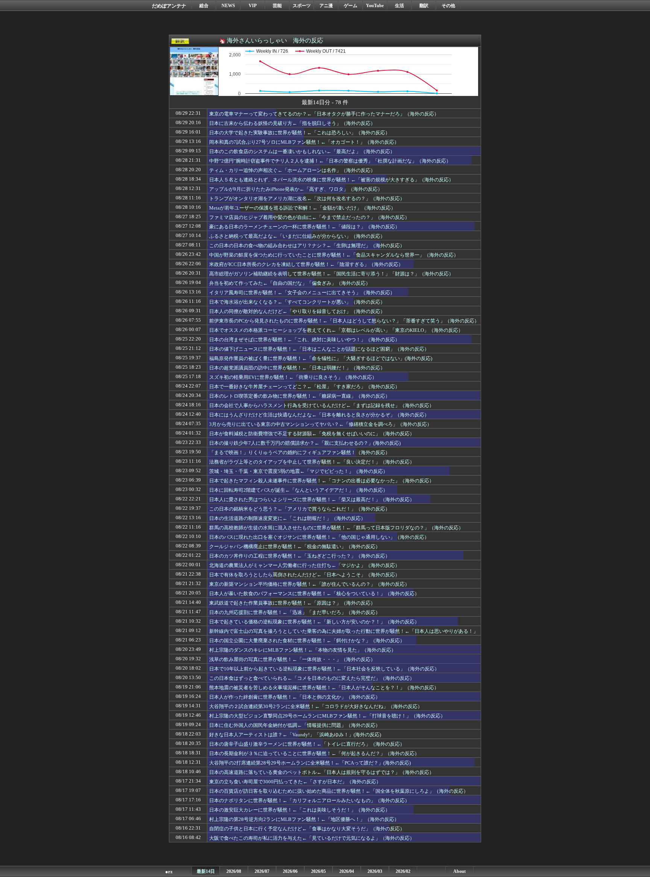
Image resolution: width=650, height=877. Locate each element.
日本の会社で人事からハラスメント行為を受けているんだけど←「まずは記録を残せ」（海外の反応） (321, 405)
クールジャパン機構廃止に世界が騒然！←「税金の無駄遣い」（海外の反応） (294, 546)
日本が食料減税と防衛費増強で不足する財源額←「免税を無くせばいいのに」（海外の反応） (312, 433)
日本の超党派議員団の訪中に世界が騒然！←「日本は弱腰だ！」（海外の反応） (297, 368)
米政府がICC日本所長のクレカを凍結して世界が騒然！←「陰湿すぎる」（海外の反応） (306, 264)
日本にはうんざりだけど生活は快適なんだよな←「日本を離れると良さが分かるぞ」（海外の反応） (319, 415)
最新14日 (206, 871)
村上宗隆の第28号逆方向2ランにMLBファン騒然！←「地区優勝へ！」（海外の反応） (304, 819)
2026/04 (346, 871)
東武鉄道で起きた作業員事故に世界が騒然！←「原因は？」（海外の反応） (292, 603)
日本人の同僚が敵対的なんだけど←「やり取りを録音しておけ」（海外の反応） (297, 311)
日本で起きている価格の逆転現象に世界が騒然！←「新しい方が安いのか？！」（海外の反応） (314, 622)
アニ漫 (326, 5)
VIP (253, 5)
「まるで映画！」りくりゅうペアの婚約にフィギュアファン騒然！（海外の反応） (299, 452)
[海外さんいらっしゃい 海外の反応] (194, 91)
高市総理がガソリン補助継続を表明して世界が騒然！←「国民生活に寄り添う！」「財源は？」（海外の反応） (331, 274)
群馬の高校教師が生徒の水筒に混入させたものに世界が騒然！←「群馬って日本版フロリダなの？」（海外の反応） (336, 527)
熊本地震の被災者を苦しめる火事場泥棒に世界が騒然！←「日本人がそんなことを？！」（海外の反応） (324, 687)
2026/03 (375, 871)
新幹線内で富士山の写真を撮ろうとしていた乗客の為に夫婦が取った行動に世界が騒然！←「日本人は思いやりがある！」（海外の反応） (343, 634)
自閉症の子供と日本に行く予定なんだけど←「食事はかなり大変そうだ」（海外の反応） (307, 828)
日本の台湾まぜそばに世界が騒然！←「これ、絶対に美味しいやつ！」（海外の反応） (304, 339)
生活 (399, 5)
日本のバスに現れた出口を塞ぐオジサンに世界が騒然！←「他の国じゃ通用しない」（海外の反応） (319, 537)
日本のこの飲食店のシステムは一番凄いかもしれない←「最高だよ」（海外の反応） (302, 151)
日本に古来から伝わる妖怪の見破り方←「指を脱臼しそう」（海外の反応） (292, 123)
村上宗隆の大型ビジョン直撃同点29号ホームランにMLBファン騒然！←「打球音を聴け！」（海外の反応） (327, 716)
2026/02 (403, 871)
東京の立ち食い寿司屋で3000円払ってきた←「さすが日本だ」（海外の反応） (295, 781)
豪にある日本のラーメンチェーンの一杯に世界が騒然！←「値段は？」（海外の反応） (304, 227)
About (459, 871)
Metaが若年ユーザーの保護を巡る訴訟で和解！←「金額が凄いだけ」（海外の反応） (302, 208)
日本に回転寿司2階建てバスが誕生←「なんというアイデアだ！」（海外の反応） (298, 490)
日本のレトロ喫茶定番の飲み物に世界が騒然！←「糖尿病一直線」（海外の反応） (299, 396)
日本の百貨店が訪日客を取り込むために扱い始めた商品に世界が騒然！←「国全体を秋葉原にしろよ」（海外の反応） (338, 791)
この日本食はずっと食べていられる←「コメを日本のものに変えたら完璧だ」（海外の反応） (312, 678)
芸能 (277, 5)
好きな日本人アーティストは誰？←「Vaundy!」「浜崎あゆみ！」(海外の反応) (295, 734)
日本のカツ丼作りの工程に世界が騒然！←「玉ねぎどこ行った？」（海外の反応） (299, 556)
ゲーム (350, 5)
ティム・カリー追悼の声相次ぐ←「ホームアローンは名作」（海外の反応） (292, 170)
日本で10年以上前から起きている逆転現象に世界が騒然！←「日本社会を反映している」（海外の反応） (324, 669)
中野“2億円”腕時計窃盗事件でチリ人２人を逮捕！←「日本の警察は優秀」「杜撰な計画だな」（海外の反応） (330, 161)
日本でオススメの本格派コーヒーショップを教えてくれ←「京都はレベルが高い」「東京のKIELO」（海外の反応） (336, 330)
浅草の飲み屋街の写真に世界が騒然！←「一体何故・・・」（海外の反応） (292, 659)
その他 (448, 5)
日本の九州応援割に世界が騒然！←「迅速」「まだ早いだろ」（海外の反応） (294, 612)
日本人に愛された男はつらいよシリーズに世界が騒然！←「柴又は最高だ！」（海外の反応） (312, 499)
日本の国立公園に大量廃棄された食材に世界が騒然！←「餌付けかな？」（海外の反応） (307, 640)
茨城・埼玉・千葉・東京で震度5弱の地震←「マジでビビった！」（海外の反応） (298, 471)
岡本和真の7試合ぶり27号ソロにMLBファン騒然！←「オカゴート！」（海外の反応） (304, 142)
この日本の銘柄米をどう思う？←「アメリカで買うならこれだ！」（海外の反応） (299, 509)
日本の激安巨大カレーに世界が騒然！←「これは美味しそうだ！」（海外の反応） (299, 810)
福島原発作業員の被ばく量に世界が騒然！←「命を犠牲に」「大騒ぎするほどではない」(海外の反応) (320, 358)
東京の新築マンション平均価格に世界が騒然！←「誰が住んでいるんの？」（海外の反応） (309, 584)
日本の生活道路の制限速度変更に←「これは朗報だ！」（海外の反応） (287, 518)
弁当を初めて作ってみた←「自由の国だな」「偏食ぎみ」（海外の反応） (290, 283)
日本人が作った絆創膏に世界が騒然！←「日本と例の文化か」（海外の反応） (294, 697)
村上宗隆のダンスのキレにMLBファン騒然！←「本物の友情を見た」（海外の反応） (302, 650)
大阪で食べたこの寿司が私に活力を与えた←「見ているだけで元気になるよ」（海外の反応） (312, 838)
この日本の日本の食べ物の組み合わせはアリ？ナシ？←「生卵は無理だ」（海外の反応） (307, 245)
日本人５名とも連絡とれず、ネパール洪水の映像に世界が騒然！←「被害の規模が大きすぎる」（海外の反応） (331, 179)
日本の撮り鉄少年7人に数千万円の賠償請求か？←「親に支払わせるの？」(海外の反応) (305, 443)
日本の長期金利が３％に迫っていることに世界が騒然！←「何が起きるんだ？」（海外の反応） (314, 753)
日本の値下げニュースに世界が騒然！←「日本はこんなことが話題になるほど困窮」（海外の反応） (319, 349)
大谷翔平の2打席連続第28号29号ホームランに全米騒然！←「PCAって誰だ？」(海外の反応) (310, 763)
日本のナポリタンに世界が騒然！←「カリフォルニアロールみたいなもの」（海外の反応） (309, 800)
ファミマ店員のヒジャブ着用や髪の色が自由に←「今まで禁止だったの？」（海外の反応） (309, 217)
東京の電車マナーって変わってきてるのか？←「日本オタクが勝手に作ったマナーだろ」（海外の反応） (324, 114)
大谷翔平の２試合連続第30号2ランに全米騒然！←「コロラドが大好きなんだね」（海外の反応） (315, 706)
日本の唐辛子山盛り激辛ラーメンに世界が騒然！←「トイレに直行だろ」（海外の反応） (307, 744)
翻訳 (423, 5)
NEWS (228, 5)
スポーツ (302, 5)
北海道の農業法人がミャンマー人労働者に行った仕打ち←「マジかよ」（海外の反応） (304, 565)
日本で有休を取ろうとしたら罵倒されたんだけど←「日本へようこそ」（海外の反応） (304, 575)
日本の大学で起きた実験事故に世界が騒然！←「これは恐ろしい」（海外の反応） (299, 132)
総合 (203, 5)
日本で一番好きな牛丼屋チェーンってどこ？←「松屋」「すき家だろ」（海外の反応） (304, 386)
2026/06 (290, 871)
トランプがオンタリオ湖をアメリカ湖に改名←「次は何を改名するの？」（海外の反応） (307, 198)
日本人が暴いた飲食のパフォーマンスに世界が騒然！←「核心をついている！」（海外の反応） (314, 593)
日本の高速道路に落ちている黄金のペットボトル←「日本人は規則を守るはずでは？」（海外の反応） (321, 772)
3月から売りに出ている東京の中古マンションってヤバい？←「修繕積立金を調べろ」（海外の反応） (320, 424)
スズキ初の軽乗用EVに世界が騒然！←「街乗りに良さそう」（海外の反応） (293, 377)
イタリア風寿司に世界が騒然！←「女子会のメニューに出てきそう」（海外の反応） (302, 292)
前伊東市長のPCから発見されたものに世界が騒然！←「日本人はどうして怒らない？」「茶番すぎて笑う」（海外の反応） (344, 321)
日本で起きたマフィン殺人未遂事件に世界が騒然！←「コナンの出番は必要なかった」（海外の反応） (321, 480)
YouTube (375, 5)
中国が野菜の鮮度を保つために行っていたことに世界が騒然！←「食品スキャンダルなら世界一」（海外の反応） (334, 255)
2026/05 (318, 871)
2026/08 (233, 871)
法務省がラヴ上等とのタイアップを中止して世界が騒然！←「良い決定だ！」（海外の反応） (312, 462)
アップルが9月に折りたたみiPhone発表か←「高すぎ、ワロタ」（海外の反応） (296, 189)
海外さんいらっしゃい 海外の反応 (275, 40)
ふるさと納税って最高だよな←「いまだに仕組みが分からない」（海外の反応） (297, 236)
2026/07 (262, 871)
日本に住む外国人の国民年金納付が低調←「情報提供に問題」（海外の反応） (294, 725)
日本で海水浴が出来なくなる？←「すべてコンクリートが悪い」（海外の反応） (297, 302)
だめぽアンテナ (169, 6)
